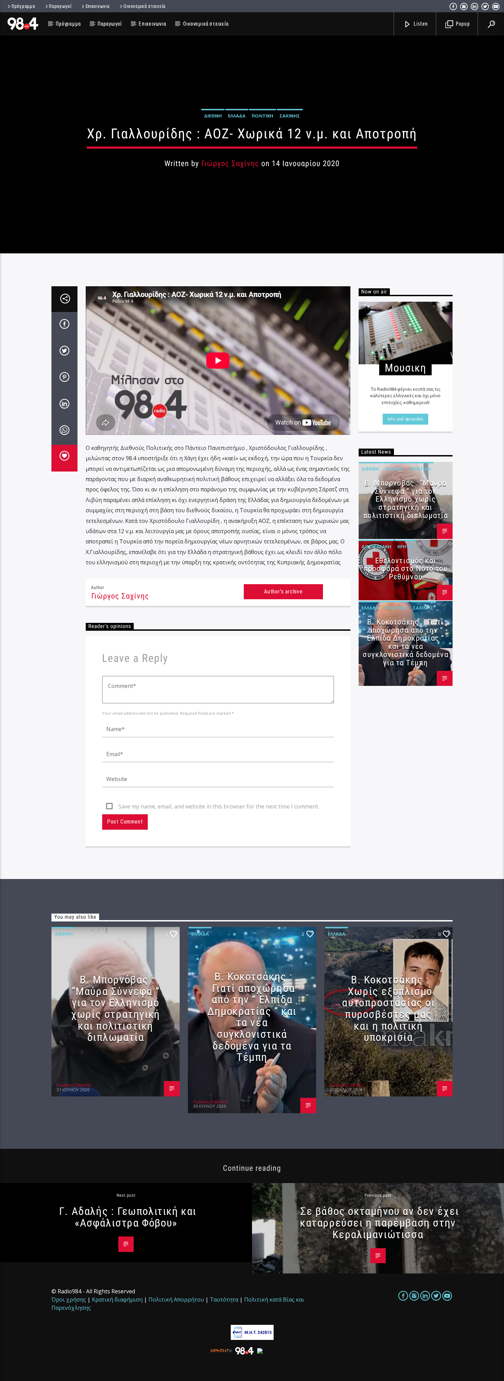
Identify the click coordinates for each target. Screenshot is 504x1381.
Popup (462, 24)
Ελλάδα (236, 116)
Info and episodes (405, 419)
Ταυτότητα (224, 1299)
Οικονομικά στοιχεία (144, 6)
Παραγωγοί (60, 6)
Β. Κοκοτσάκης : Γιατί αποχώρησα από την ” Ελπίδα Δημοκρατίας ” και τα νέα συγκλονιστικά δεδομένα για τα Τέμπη (405, 642)
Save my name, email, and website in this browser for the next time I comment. (218, 806)
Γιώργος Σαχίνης (230, 163)
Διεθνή (213, 116)
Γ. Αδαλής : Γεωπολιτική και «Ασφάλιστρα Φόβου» (127, 1217)
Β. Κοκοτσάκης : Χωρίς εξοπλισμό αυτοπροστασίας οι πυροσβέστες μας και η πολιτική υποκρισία (388, 1008)
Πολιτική (262, 116)
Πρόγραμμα (23, 6)
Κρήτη (405, 546)
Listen (420, 24)
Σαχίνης (289, 116)
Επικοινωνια (98, 6)
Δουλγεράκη (376, 546)
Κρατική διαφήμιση (117, 1299)
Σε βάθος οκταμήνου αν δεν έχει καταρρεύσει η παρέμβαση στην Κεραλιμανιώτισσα (379, 1223)
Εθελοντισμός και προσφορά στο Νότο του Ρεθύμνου (405, 569)
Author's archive (283, 591)
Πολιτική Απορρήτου (176, 1299)
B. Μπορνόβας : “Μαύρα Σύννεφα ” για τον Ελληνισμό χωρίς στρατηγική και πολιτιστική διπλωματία (405, 499)
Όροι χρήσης (68, 1299)
